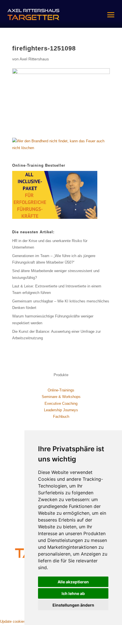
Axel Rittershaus (34, 59)
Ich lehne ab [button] (73, 593)
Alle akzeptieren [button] (73, 581)
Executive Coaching (61, 403)
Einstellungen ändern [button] (73, 605)
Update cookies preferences (23, 621)
